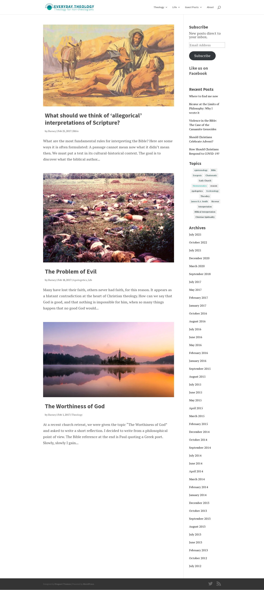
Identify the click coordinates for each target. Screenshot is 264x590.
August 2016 (197, 321)
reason (213, 185)
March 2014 (197, 479)
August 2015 (197, 377)
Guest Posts (192, 7)
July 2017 (195, 282)
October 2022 (198, 242)
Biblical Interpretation (205, 211)
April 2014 (196, 471)
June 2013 (195, 542)
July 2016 (195, 329)
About (210, 7)
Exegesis (197, 175)
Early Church (205, 180)
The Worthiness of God (75, 406)
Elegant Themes (63, 584)
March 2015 (197, 416)
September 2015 (200, 369)
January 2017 (197, 305)
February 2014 (198, 487)
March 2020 (197, 266)
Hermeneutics (200, 185)
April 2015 (196, 408)
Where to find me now (203, 96)
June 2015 (195, 392)
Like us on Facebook (198, 70)
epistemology (200, 170)
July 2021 (195, 250)
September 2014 (200, 448)
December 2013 (199, 503)
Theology (159, 7)
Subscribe (202, 55)
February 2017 (198, 298)
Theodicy (205, 196)
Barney (52, 131)
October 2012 (198, 558)
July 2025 (195, 234)
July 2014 (195, 455)
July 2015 (195, 384)
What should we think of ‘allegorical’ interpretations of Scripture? (93, 119)
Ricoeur (215, 201)
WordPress (88, 584)
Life (174, 7)
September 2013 (200, 519)
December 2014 (199, 432)
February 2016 (198, 353)
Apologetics (80, 280)
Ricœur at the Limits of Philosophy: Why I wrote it (204, 108)
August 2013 (197, 526)
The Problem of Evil (71, 271)
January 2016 (197, 361)
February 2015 (198, 424)
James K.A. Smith (199, 201)
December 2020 (199, 258)
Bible (76, 131)
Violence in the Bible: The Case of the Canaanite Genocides (203, 125)
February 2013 (198, 550)
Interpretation (205, 206)
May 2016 (195, 345)
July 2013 (195, 534)
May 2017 (195, 290)
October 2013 (198, 511)
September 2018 (200, 274)
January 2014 (197, 495)
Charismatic (211, 175)
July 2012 (195, 566)
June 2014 (195, 463)
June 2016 (195, 337)
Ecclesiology (213, 191)
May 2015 (195, 400)
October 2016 (198, 313)
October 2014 (198, 440)
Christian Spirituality (205, 217)
